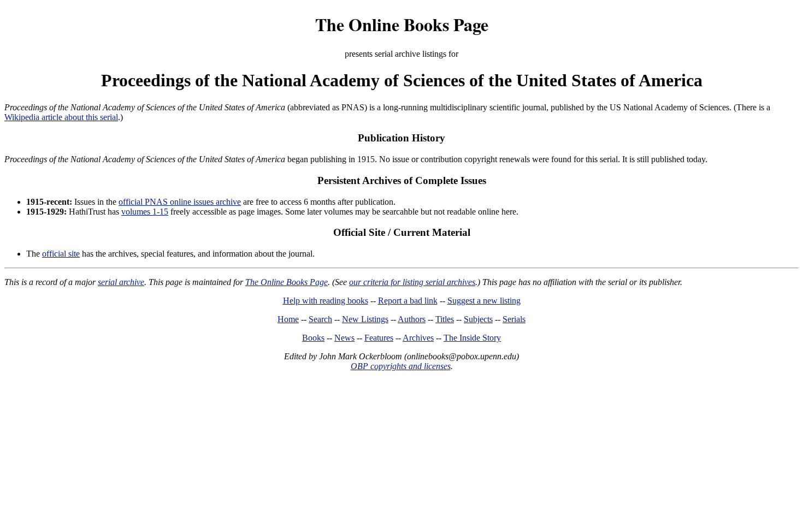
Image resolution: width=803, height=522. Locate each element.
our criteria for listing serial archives (412, 282)
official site (61, 253)
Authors (412, 319)
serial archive (121, 282)
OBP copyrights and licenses (401, 366)
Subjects (478, 319)
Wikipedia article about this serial (61, 117)
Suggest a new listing (484, 300)
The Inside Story (472, 337)
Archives (418, 337)
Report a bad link (408, 300)
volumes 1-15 (144, 211)
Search (320, 319)
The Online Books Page (401, 24)
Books (313, 337)
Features (378, 337)
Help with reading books (325, 300)
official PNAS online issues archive (180, 201)
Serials (514, 319)
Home (288, 319)
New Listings (365, 319)
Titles (444, 319)
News (344, 337)
